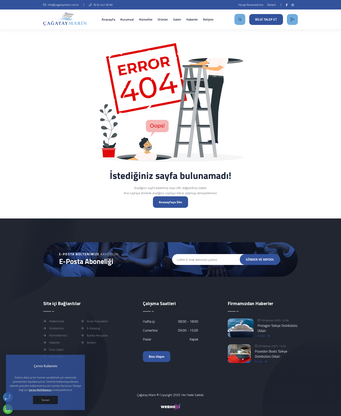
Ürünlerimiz (56, 328)
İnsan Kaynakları (97, 321)
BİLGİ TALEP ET (266, 19)
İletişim (271, 5)
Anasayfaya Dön (170, 202)
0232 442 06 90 (102, 5)
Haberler (192, 19)
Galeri (177, 19)
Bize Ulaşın (156, 356)
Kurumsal (127, 19)
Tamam (45, 400)
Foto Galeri (56, 349)
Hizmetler (146, 19)
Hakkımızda (56, 321)
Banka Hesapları (97, 335)
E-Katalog (93, 328)
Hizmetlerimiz (57, 335)
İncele (262, 335)
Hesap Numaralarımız (250, 5)
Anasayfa (108, 19)
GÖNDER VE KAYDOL (260, 259)
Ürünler (163, 19)
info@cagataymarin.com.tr (63, 5)
